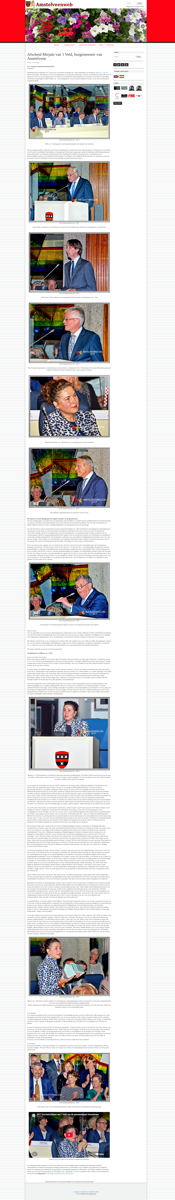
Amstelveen (91, 1192)
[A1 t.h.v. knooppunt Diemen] (138, 91)
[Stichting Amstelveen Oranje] (138, 99)
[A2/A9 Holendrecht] (131, 91)
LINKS (101, 45)
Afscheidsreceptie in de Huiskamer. (64, 1173)
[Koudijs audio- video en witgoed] (124, 99)
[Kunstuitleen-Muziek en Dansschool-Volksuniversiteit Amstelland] (117, 99)
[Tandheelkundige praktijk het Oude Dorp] (117, 91)
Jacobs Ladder (31, 661)
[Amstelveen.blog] (131, 99)
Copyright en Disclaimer (80, 1192)
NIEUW (56, 45)
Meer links (118, 103)
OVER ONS (110, 45)
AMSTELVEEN (69, 45)
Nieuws (29, 62)
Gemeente (36, 62)
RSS (97, 1192)
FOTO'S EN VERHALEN (87, 45)
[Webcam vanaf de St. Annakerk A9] (124, 91)
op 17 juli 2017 (104, 72)
